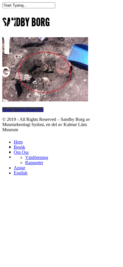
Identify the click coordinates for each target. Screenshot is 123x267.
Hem (18, 142)
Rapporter (34, 162)
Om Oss (21, 152)
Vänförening (36, 157)
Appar (19, 167)
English (20, 172)
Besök (19, 147)
